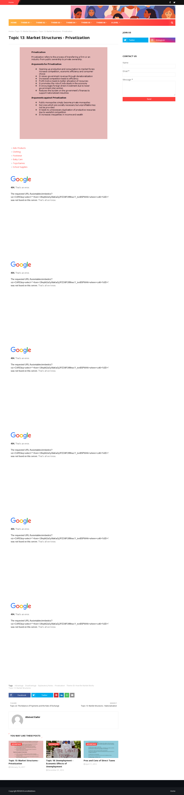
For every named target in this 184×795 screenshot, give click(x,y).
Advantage (19, 685)
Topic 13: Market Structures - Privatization (24, 762)
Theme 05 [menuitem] (85, 22)
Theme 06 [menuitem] (100, 22)
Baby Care (18, 159)
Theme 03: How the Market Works (80, 685)
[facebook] (170, 2)
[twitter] (174, 2)
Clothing (17, 151)
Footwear (17, 155)
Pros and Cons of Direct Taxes (99, 760)
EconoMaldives (29, 791)
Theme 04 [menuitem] (70, 22)
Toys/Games (19, 163)
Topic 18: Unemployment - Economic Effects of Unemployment (59, 763)
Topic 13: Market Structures (26, 31)
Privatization (60, 685)
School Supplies (20, 167)
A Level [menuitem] (114, 22)
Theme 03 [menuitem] (55, 22)
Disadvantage (30, 685)
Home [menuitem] (14, 22)
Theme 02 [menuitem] (40, 22)
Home (11, 2)
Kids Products (19, 148)
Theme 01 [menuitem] (25, 22)
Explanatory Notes (45, 685)
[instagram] (162, 40)
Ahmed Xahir (32, 717)
